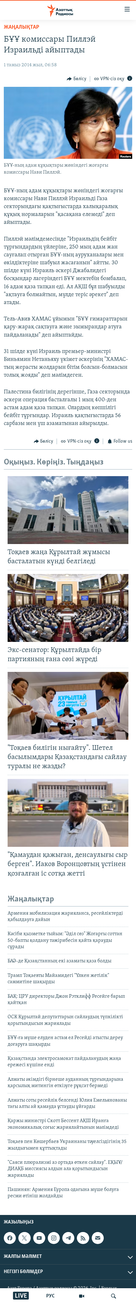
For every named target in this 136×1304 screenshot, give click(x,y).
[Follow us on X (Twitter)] (24, 1238)
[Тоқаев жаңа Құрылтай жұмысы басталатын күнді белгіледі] (68, 510)
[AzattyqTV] (81, 1296)
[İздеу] (113, 1296)
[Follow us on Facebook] (10, 1238)
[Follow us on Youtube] (39, 1238)
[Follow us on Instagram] (54, 1238)
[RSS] (83, 1238)
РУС (50, 1296)
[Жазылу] (98, 1238)
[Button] (76, 79)
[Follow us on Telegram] (68, 1238)
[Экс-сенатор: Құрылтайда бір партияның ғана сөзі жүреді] (68, 608)
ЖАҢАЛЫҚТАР (21, 27)
